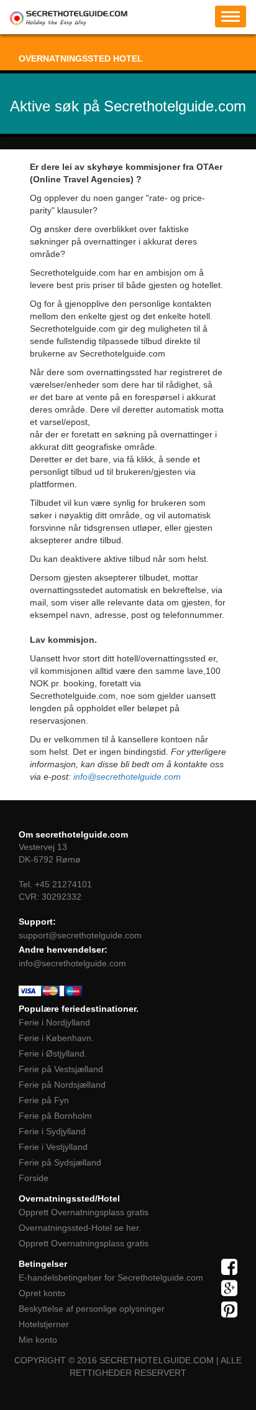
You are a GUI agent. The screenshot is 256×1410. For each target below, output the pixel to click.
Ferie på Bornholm (55, 1116)
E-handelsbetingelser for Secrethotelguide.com (111, 1277)
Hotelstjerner (44, 1324)
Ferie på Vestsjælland (61, 1069)
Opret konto (42, 1293)
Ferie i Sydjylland (52, 1131)
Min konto (38, 1340)
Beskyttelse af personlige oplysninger (92, 1309)
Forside (33, 1178)
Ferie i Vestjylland (53, 1147)
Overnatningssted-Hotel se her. (80, 1228)
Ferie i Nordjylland (54, 1022)
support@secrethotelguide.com (80, 935)
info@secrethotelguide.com (127, 777)
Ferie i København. (56, 1038)
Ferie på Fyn (44, 1100)
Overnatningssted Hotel (81, 58)
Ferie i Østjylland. (53, 1053)
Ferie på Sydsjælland (60, 1162)
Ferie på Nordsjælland (62, 1085)
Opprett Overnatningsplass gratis (84, 1212)
